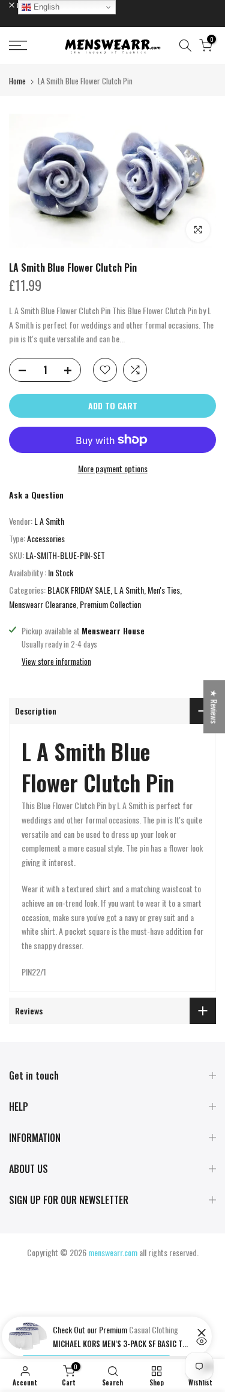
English (45, 6)
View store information (56, 661)
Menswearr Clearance (42, 604)
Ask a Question (36, 494)
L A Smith (49, 521)
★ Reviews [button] (214, 706)
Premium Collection (110, 604)
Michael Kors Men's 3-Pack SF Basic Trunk (122, 1344)
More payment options (113, 468)
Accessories (46, 538)
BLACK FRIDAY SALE (78, 589)
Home (17, 81)
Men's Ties (164, 589)
